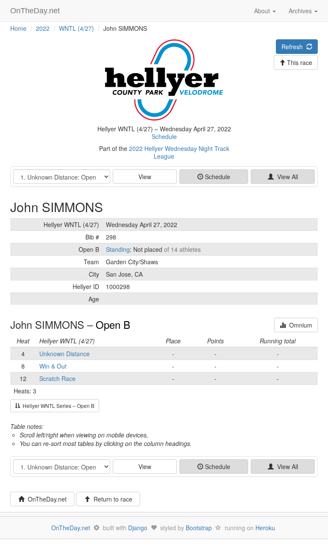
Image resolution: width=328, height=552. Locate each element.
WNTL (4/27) (76, 28)
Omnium (299, 325)
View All (286, 176)
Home (18, 28)
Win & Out (53, 366)
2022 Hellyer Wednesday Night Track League (179, 152)
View (144, 176)
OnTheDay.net (36, 10)
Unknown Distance (64, 353)
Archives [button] (301, 10)
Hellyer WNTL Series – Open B (57, 405)
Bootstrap (199, 527)
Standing (118, 249)
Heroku (265, 527)
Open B (113, 324)
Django (137, 527)
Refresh (293, 46)
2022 (43, 28)
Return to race (111, 499)
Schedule (164, 136)
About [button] (263, 10)
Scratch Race (57, 378)
